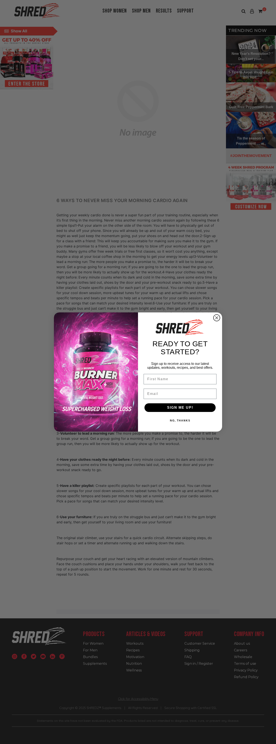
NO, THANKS (180, 420)
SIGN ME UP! (180, 407)
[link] (180, 327)
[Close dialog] (216, 318)
